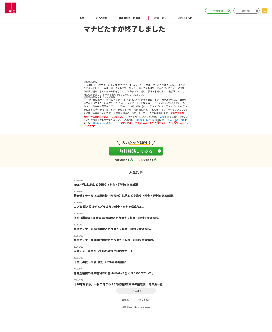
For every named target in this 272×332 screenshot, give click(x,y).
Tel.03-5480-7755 (175, 119)
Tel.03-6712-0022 (102, 122)
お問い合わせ (143, 300)
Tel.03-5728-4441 (145, 119)
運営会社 (126, 300)
